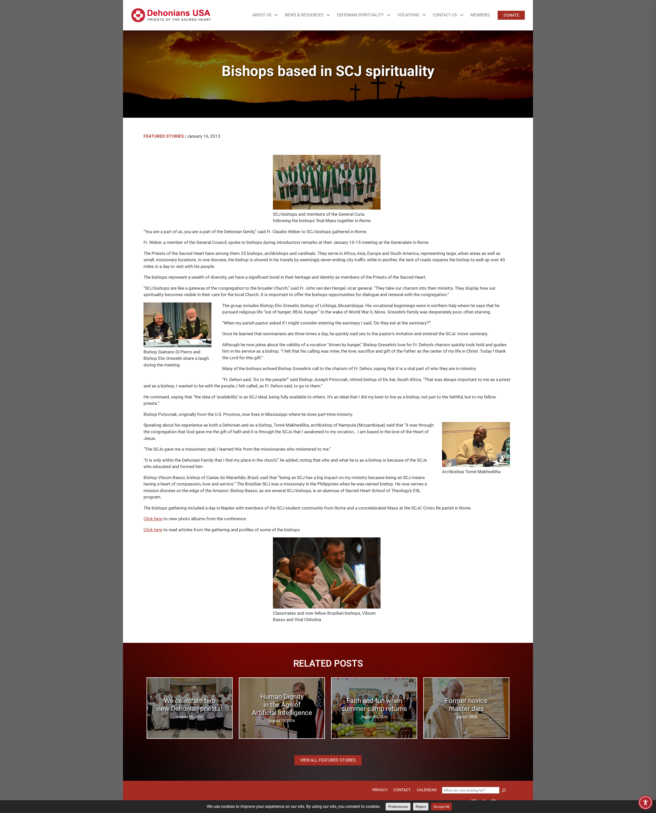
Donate (511, 15)
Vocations (408, 15)
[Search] (504, 790)
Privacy (380, 790)
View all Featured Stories (328, 760)
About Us (262, 15)
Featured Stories (164, 136)
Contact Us (445, 15)
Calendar (426, 790)
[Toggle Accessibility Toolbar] (645, 802)
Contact (402, 790)
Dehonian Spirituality (360, 15)
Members (480, 15)
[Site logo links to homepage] (171, 15)
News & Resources (304, 15)
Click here (153, 518)
